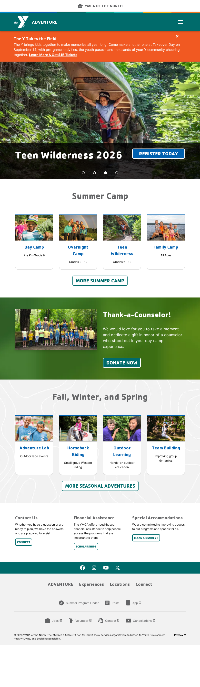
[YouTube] (106, 568)
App (133, 603)
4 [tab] (116, 172)
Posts (111, 603)
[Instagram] (94, 568)
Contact (109, 620)
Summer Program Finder (79, 603)
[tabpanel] (100, 120)
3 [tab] (105, 172)
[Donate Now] (56, 329)
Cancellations (140, 620)
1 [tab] (83, 172)
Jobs (53, 620)
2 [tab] (94, 172)
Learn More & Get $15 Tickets (53, 55)
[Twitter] (117, 568)
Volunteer (80, 620)
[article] (100, 46)
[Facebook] (82, 568)
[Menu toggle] (180, 22)
